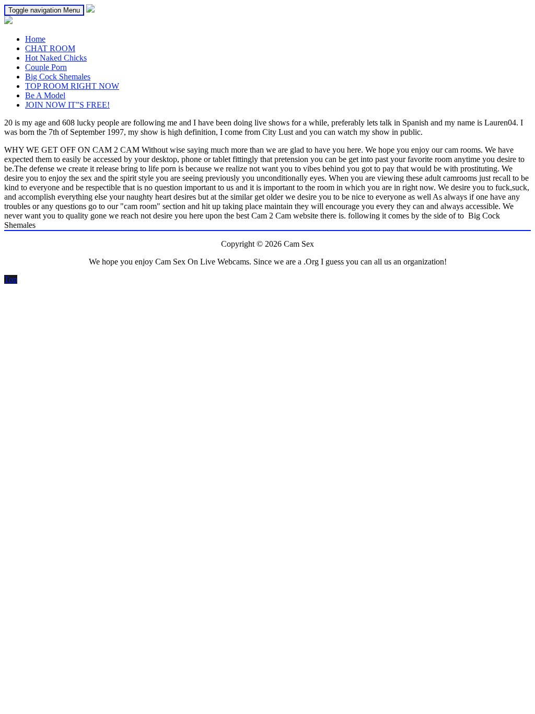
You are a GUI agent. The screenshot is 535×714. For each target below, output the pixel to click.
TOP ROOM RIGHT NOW (72, 86)
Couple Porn (46, 67)
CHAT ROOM (50, 48)
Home (35, 38)
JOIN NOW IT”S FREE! (67, 104)
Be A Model (45, 95)
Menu (44, 10)
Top (10, 279)
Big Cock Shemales (57, 76)
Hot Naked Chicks (56, 57)
